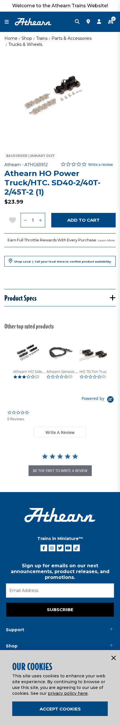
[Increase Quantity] (40, 220)
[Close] (113, 658)
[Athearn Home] (33, 21)
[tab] (60, 432)
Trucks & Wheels (25, 44)
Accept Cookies (60, 709)
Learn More (106, 240)
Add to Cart (83, 220)
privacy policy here (68, 693)
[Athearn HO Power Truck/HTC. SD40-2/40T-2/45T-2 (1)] (60, 97)
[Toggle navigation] (9, 22)
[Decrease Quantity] (25, 220)
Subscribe (60, 609)
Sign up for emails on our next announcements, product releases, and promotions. (60, 571)
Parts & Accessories (71, 38)
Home (10, 38)
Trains (41, 38)
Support (15, 629)
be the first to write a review (60, 470)
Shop (27, 38)
